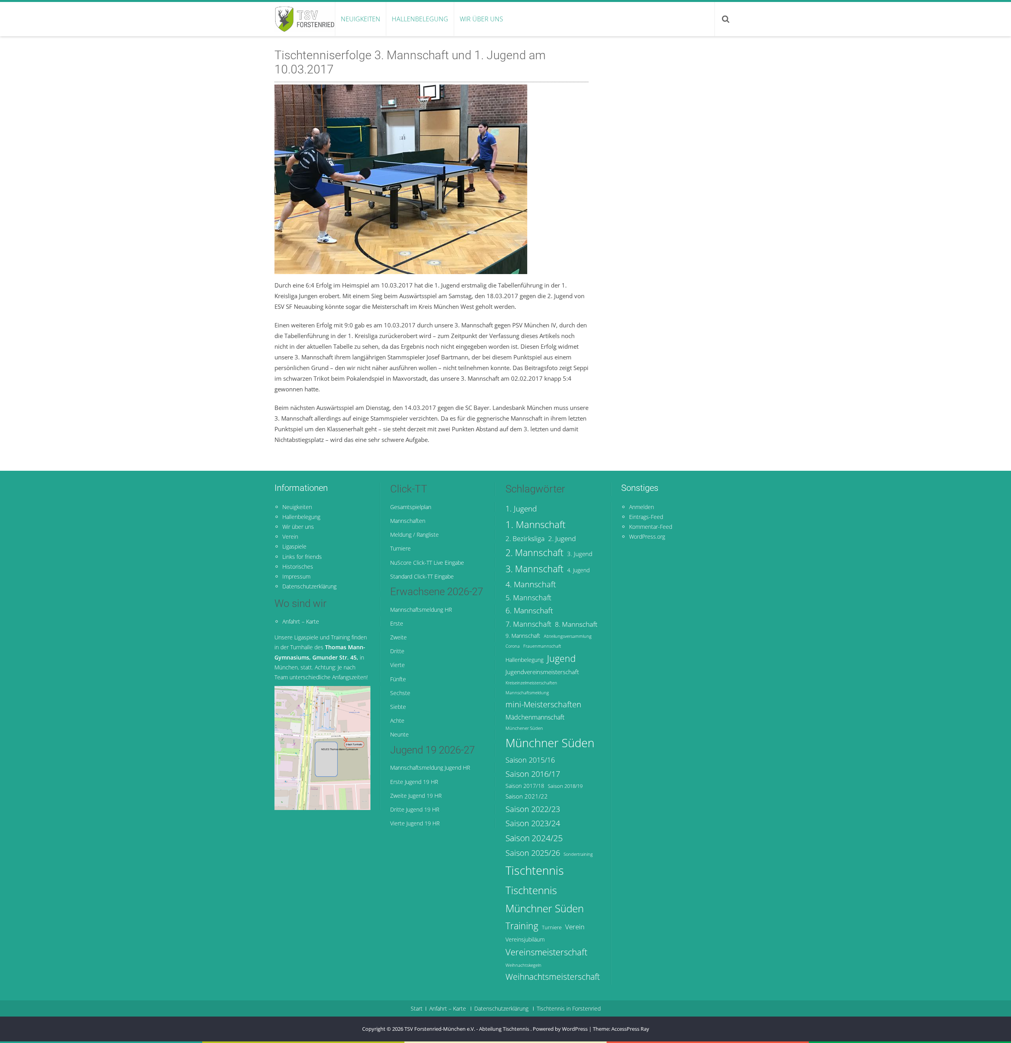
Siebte (398, 706)
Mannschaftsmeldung (527, 692)
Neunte (399, 734)
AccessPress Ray (630, 1028)
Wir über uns (481, 19)
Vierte (397, 665)
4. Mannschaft (531, 584)
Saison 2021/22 (527, 796)
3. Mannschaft (535, 569)
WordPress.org (647, 536)
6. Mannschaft (529, 610)
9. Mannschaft (523, 635)
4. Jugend (578, 570)
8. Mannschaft (576, 624)
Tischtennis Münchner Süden (545, 899)
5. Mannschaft (528, 597)
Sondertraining (578, 854)
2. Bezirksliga (525, 538)
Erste (396, 623)
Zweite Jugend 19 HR (416, 795)
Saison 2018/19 (565, 786)
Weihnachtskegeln (523, 965)
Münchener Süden (524, 728)
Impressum (296, 576)
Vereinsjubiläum (525, 939)
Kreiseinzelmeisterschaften (531, 683)
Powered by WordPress (560, 1028)
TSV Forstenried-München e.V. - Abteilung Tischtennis (467, 1028)
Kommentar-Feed (650, 526)
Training (522, 925)
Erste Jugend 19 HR (414, 782)
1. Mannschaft (536, 524)
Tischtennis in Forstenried (569, 1009)
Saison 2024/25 (534, 838)
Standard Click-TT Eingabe (422, 576)
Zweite (398, 637)
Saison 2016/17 (533, 773)
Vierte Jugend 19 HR (415, 823)
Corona (513, 646)
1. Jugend (521, 508)
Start (417, 1009)
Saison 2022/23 (533, 808)
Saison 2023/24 (533, 823)
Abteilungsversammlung (568, 636)
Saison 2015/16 (530, 760)
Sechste (400, 693)
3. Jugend (579, 554)
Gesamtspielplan (410, 507)
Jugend (561, 658)
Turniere (400, 548)
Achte (397, 720)
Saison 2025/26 (533, 852)
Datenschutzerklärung (309, 586)
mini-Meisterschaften (543, 704)
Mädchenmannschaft (535, 717)
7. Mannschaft (528, 624)
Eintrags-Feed (646, 517)
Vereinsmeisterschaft (546, 952)
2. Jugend (562, 538)
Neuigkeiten (360, 19)
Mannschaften (407, 520)
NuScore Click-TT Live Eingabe (427, 562)
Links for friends (302, 556)
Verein (290, 536)
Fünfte (398, 679)
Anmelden (641, 507)
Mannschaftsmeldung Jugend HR (430, 767)
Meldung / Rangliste (414, 534)
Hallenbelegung (420, 19)
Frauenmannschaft (542, 646)
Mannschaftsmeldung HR (421, 609)
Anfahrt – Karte (300, 621)
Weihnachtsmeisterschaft (553, 976)
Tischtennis (535, 870)
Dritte (397, 651)
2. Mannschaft (535, 553)
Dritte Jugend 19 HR (414, 809)
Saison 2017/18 (525, 785)
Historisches (297, 566)
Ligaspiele (294, 546)
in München (319, 657)
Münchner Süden (550, 743)
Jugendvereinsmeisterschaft (542, 672)
